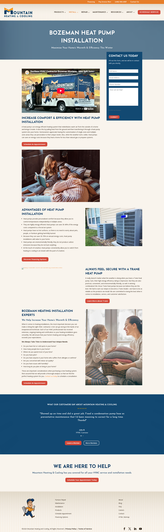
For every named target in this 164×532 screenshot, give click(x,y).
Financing (91, 2)
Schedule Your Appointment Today (82, 480)
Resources (116, 12)
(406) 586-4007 (121, 2)
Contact (121, 514)
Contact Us (134, 2)
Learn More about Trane (97, 301)
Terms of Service (85, 529)
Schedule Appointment (63, 514)
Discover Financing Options (35, 259)
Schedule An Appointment (34, 144)
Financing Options (61, 517)
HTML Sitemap (124, 517)
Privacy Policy (70, 529)
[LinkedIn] (135, 529)
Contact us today (51, 376)
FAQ (120, 507)
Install (72, 12)
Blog (120, 503)
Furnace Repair (60, 500)
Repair (84, 12)
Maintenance (99, 12)
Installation (59, 507)
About (130, 12)
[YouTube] (140, 529)
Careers (121, 510)
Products (59, 12)
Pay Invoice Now (105, 2)
